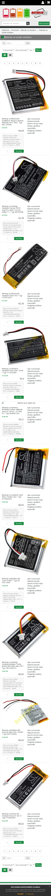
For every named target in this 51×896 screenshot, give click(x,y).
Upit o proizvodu (33, 119)
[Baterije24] (25, 13)
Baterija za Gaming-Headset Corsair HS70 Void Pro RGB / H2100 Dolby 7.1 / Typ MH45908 (12, 209)
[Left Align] (4, 55)
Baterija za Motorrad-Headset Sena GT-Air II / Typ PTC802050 (12, 816)
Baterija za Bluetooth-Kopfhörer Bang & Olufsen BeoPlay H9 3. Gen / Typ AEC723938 (12, 121)
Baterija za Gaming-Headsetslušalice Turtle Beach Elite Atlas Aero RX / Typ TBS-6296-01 (13, 665)
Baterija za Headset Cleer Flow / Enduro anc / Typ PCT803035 (12, 497)
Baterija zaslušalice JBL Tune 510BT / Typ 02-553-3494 (11, 580)
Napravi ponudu (33, 121)
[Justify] (10, 55)
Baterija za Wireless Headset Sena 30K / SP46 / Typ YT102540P (12, 370)
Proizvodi (44, 23)
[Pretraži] (28, 23)
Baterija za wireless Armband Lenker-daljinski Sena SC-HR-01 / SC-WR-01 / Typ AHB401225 (12, 410)
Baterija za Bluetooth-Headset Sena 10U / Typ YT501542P (12, 295)
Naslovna (5, 30)
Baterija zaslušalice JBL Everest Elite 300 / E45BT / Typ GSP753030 (12, 732)
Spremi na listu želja (35, 123)
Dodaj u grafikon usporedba (33, 127)
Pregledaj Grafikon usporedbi (34, 131)
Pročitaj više (30, 894)
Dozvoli (20, 894)
